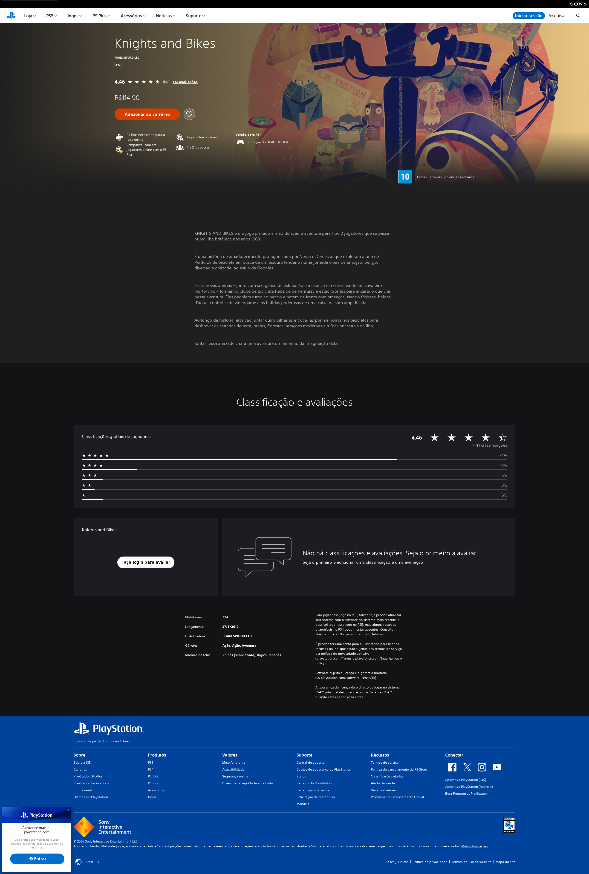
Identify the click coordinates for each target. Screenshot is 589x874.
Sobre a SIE (82, 762)
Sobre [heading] (79, 755)
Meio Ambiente (233, 762)
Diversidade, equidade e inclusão (247, 783)
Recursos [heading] (380, 755)
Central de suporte (310, 762)
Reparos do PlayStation (314, 783)
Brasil (89, 862)
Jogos (72, 15)
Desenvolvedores (384, 790)
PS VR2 (153, 776)
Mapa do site (505, 862)
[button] (145, 562)
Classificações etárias (387, 776)
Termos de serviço (384, 762)
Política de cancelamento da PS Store (399, 769)
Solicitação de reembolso (316, 797)
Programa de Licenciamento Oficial (397, 797)
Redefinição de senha (313, 790)
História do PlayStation (91, 797)
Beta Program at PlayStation (466, 793)
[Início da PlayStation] (11, 15)
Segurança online (235, 776)
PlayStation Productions (91, 783)
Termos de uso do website (471, 862)
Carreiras (80, 769)
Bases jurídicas (397, 862)
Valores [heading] (229, 755)
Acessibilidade (233, 769)
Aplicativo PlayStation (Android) (469, 787)
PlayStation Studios (88, 776)
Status (301, 776)
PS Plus (99, 15)
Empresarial (83, 790)
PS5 (49, 15)
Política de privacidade (430, 862)
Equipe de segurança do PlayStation (324, 769)
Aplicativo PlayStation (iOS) (465, 780)
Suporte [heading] (304, 755)
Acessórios (131, 15)
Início (78, 741)
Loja (28, 15)
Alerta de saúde (383, 783)
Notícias (164, 15)
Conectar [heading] (454, 755)
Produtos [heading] (157, 755)
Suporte (193, 15)
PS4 (150, 769)
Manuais (303, 804)
